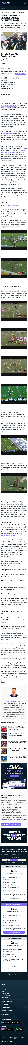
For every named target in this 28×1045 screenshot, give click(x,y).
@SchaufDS (11, 30)
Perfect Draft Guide (5, 987)
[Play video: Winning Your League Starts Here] (14, 835)
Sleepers (3, 991)
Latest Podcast (5, 997)
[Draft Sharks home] (6, 3)
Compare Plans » (14, 975)
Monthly (6, 860)
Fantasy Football (6, 12)
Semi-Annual (14, 860)
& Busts (8, 993)
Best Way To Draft (5, 989)
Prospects (21, 12)
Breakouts (3, 993)
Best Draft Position (5, 995)
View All (25, 722)
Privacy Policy (3, 1038)
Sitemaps (11, 1037)
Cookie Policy (22, 1038)
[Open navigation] (25, 3)
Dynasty (14, 12)
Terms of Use (16, 1038)
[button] (16, 879)
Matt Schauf (5, 30)
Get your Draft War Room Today (11, 824)
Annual (22, 860)
